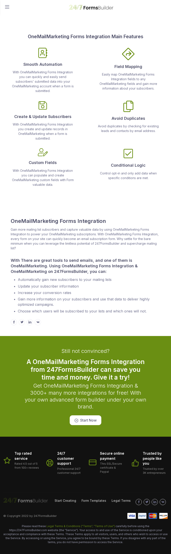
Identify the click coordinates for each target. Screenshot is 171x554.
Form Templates (93, 500)
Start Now (88, 420)
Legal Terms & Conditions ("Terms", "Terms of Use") (81, 526)
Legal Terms (121, 500)
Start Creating (65, 500)
